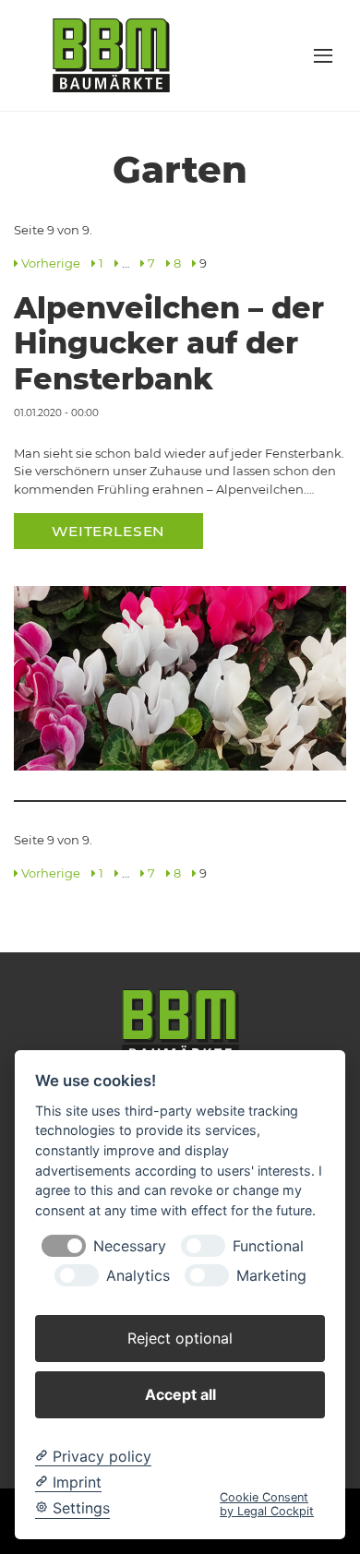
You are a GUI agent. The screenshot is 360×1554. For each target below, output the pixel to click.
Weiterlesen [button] (108, 531)
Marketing (271, 1276)
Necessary (129, 1246)
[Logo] (111, 54)
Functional (268, 1246)
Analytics (138, 1276)
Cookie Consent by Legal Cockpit (267, 1504)
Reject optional (180, 1338)
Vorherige (50, 263)
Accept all (180, 1394)
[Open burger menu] (323, 55)
